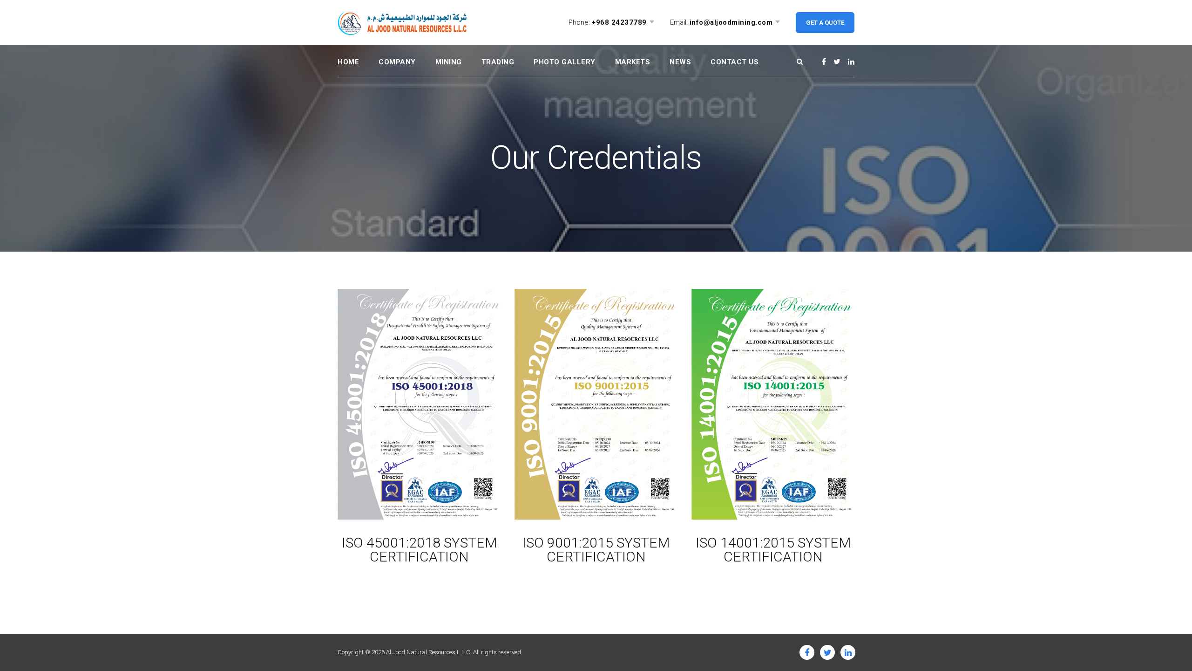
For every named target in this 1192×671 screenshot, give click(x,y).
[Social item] (824, 62)
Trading (498, 62)
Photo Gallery (565, 62)
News (680, 62)
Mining (448, 62)
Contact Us (735, 62)
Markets (632, 62)
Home (348, 62)
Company (397, 62)
